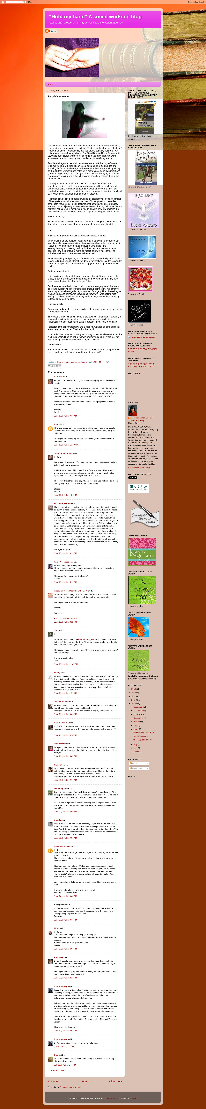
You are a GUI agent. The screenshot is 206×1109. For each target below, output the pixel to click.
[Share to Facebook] (57, 365)
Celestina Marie (61, 846)
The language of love (142, 740)
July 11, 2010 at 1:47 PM (65, 1065)
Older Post (115, 1081)
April (136, 748)
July (136, 725)
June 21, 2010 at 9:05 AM (65, 714)
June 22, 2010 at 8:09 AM (65, 812)
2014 (133, 689)
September (139, 718)
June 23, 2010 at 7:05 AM (65, 838)
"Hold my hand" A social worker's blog (95, 16)
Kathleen (58, 377)
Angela (57, 820)
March (137, 752)
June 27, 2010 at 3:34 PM (65, 920)
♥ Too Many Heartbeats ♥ (65, 618)
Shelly (57, 673)
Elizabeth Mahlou (62, 504)
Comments (137, 768)
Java (56, 630)
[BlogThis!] (51, 365)
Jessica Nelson (61, 702)
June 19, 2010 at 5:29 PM (65, 582)
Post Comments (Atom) (70, 1087)
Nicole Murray (60, 986)
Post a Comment (58, 1070)
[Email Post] (107, 362)
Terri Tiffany (60, 744)
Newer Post (55, 1081)
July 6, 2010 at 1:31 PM (64, 1046)
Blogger (133, 1098)
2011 (133, 700)
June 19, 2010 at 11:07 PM (66, 664)
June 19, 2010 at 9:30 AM (65, 416)
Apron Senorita (61, 723)
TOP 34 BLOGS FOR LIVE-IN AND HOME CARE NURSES (141, 365)
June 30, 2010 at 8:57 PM (65, 1031)
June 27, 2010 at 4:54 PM (65, 949)
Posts (134, 763)
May (136, 744)
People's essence (141, 736)
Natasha (58, 765)
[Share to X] (54, 365)
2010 (133, 704)
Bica (56, 1055)
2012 (133, 696)
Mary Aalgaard (61, 788)
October (137, 714)
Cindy (57, 424)
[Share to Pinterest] (59, 365)
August (137, 722)
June (136, 729)
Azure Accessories (63, 562)
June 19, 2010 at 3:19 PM (65, 553)
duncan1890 (112, 1098)
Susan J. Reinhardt (63, 453)
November (138, 711)
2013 (133, 693)
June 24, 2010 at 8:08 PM (65, 896)
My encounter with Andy (143, 732)
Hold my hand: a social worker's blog (142, 419)
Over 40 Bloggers (86, 639)
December (138, 707)
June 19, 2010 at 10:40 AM (66, 445)
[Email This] (49, 365)
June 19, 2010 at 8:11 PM (65, 622)
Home (50, 84)
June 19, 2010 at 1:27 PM (65, 495)
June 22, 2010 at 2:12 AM (65, 780)
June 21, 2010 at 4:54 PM (65, 735)
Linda (57, 928)
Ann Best (58, 957)
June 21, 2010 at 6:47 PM (65, 756)
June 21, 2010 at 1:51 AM (65, 693)
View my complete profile (139, 468)
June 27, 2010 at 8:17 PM (65, 978)
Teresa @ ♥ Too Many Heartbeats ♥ (70, 591)
